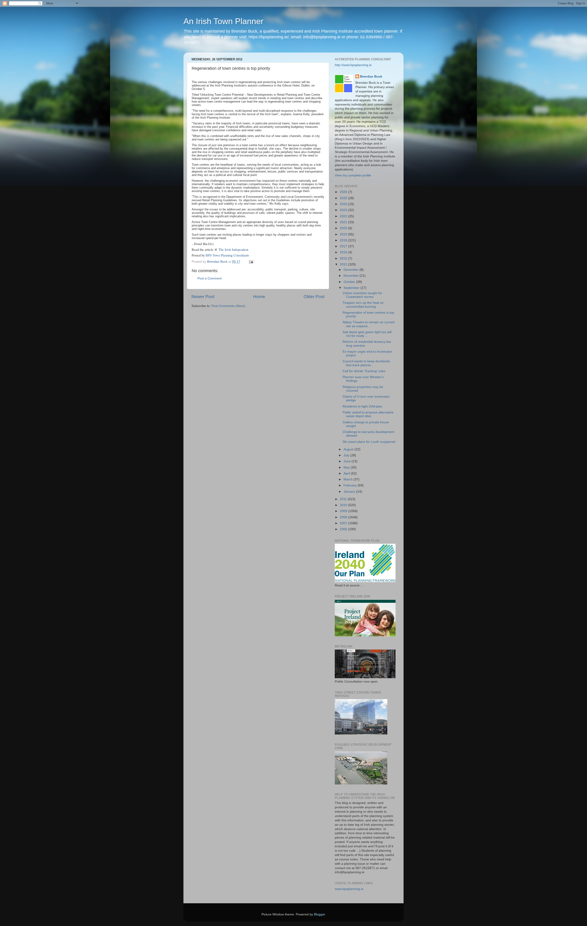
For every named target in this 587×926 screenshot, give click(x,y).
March (348, 479)
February (350, 485)
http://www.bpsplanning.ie (353, 65)
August (348, 449)
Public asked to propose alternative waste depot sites (368, 414)
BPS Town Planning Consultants (227, 255)
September (351, 288)
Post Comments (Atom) (228, 306)
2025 (344, 198)
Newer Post (202, 296)
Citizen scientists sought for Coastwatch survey (362, 294)
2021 (344, 222)
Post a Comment (209, 278)
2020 (344, 228)
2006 (344, 529)
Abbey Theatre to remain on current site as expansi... (369, 324)
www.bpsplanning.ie (349, 889)
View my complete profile (353, 175)
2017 (344, 246)
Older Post (314, 296)
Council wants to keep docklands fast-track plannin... (366, 363)
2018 (344, 240)
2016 (344, 252)
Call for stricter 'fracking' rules (364, 371)
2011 (344, 499)
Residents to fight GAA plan (362, 406)
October (349, 282)
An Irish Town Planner (223, 21)
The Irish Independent (233, 249)
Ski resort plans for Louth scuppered (369, 441)
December (351, 269)
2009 (344, 511)
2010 (344, 505)
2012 (344, 264)
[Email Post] (250, 261)
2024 (344, 204)
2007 (344, 523)
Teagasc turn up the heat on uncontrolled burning (363, 304)
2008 (344, 517)
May (347, 467)
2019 (344, 234)
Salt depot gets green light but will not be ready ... (367, 333)
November (351, 275)
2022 (344, 216)
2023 (344, 210)
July (346, 455)
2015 (344, 258)
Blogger (319, 914)
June (347, 461)
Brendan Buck (371, 76)
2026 (344, 192)
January (349, 491)
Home (259, 296)
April (347, 473)
